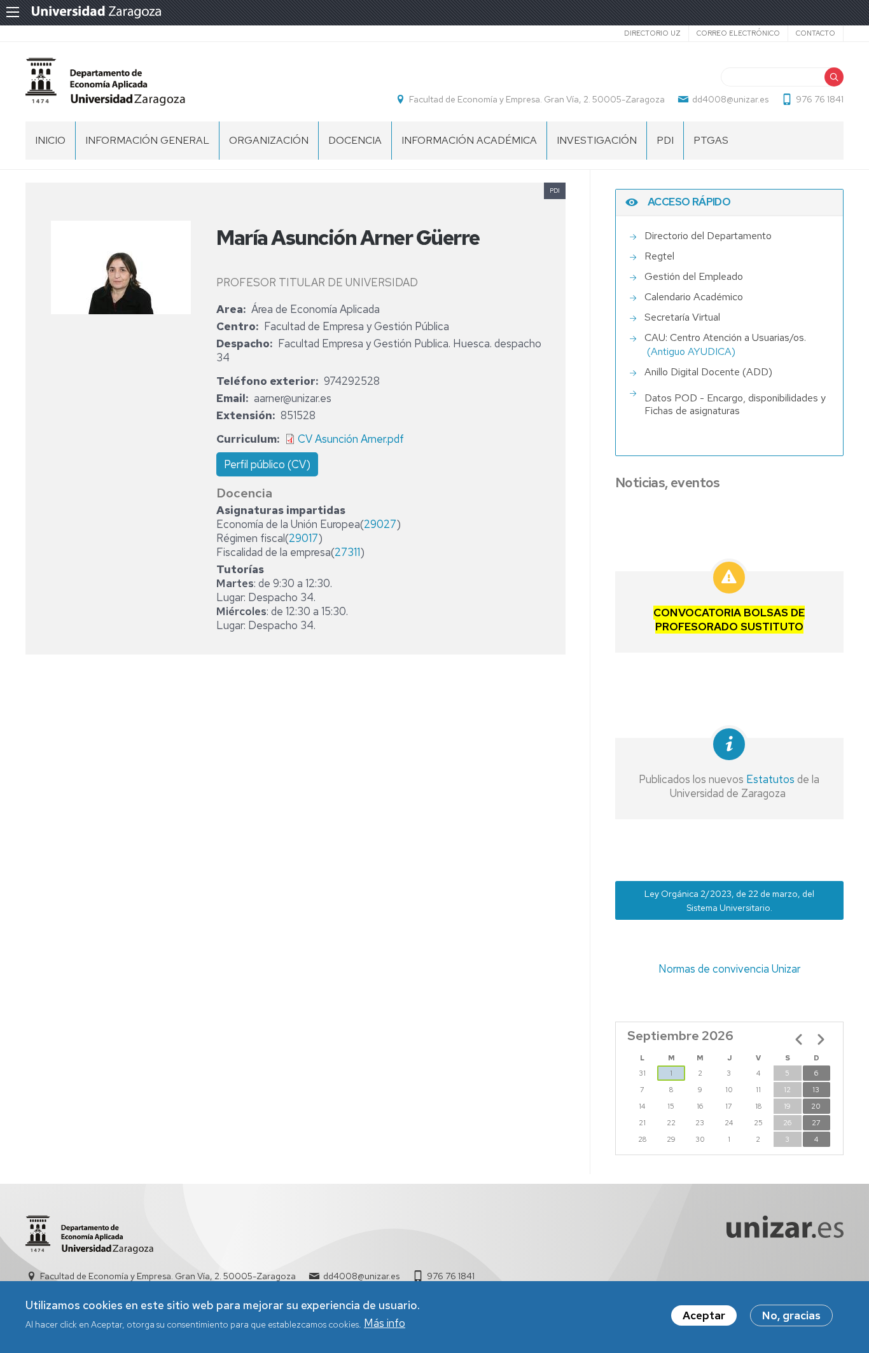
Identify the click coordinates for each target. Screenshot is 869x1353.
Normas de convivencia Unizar (729, 969)
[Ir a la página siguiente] (820, 1039)
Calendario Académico (693, 296)
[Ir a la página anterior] (799, 1039)
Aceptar (704, 1315)
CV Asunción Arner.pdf (351, 439)
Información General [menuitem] (147, 140)
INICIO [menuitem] (50, 140)
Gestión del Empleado (693, 276)
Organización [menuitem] (269, 140)
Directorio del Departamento (708, 235)
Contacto (815, 33)
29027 (380, 524)
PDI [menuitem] (665, 140)
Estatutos (769, 779)
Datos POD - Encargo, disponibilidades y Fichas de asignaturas (735, 404)
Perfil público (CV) (267, 464)
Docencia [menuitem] (355, 140)
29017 (303, 538)
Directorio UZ (652, 33)
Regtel (659, 256)
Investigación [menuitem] (597, 140)
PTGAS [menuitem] (710, 140)
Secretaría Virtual (682, 317)
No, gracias (791, 1315)
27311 (347, 552)
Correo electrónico (738, 33)
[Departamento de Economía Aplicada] (105, 82)
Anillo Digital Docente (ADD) (708, 371)
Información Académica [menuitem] (469, 140)
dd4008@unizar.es (730, 99)
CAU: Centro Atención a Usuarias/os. (725, 337)
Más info (384, 1324)
